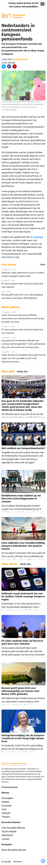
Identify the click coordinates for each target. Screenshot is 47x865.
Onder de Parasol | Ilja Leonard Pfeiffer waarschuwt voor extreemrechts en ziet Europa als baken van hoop (23, 318)
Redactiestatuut (10, 787)
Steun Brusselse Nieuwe (14, 850)
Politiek (5, 802)
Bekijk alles (22, 371)
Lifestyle (6, 813)
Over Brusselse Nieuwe (13, 827)
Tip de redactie (9, 831)
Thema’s (6, 816)
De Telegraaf (36, 237)
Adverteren (7, 835)
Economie (7, 805)
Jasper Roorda (20, 59)
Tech (4, 809)
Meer (42, 264)
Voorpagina (7, 798)
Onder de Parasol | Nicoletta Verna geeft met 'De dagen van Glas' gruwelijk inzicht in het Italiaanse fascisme (23, 358)
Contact (5, 839)
